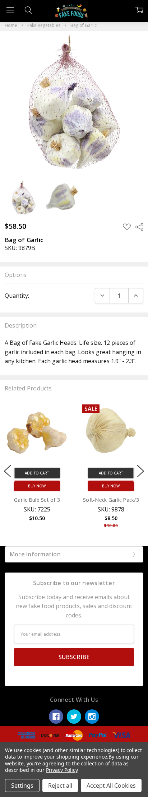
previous (7, 471)
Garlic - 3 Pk (111, 500)
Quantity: (17, 296)
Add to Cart (37, 473)
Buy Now (37, 486)
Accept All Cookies (111, 785)
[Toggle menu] (10, 10)
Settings (22, 785)
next (140, 471)
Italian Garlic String (37, 500)
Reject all (60, 785)
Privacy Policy (61, 769)
